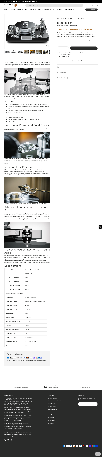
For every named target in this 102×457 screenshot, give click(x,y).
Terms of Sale (51, 423)
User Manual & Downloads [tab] (40, 59)
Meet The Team (52, 412)
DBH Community (68, 9)
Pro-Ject (59, 16)
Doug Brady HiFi (11, 451)
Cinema (39, 9)
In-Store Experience (52, 406)
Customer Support (52, 398)
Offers (5, 9)
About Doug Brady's (53, 409)
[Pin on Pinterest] (67, 77)
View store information (64, 56)
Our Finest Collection (16, 9)
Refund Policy (51, 417)
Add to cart (84, 48)
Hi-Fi (26, 9)
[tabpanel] (27, 204)
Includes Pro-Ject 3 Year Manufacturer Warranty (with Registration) (73, 40)
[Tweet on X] (61, 77)
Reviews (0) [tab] (16, 59)
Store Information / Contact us (55, 401)
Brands (59, 9)
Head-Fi (32, 9)
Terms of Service (52, 426)
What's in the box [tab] (26, 59)
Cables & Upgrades (49, 9)
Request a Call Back (52, 404)
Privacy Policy (51, 415)
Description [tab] (7, 59)
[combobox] (54, 5)
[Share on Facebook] (64, 77)
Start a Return (51, 420)
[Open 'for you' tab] (100, 227)
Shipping (65, 25)
